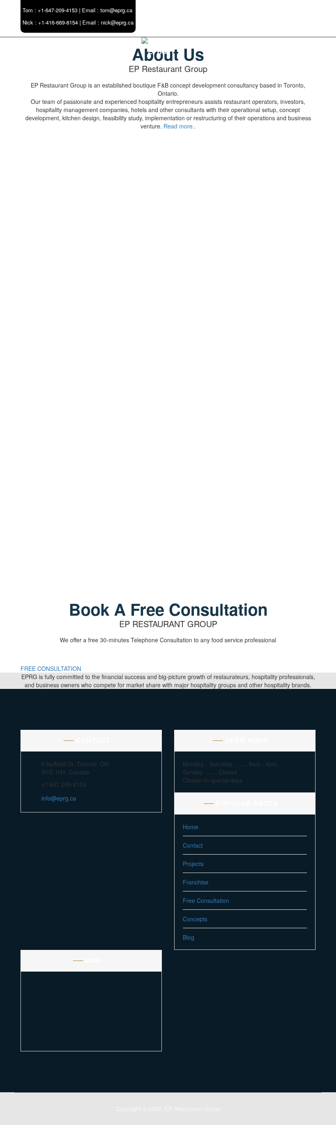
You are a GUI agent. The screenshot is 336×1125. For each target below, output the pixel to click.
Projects (193, 864)
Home (190, 827)
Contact (193, 845)
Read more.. (179, 126)
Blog (188, 937)
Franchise (196, 882)
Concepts (195, 919)
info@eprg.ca (58, 798)
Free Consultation (206, 900)
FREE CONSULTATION (50, 668)
